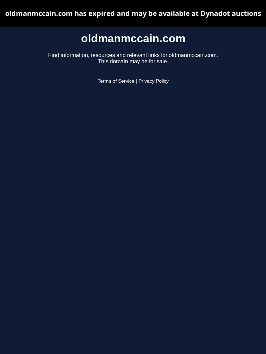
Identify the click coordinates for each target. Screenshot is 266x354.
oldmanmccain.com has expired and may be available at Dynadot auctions (133, 13)
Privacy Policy (154, 81)
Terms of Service (116, 81)
